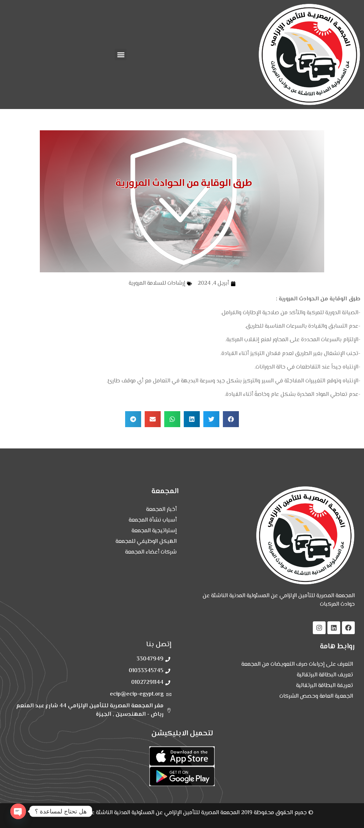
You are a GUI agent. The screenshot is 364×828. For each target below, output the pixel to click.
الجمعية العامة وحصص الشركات (316, 696)
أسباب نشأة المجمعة (153, 520)
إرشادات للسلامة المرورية (157, 283)
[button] (121, 54)
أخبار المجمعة (161, 509)
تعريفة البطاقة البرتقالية (324, 685)
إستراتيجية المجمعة (154, 531)
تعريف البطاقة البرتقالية (325, 675)
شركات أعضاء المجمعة (151, 552)
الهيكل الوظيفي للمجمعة (146, 541)
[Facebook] (348, 627)
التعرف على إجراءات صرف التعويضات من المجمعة (297, 664)
